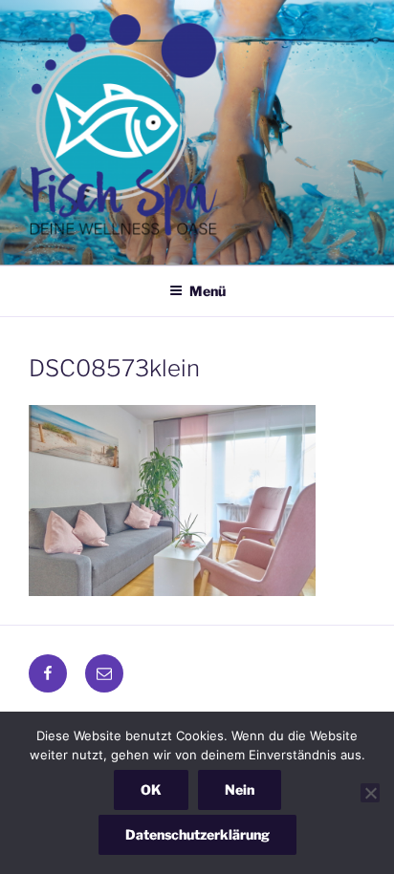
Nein (239, 789)
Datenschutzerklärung (197, 834)
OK (151, 789)
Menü (207, 291)
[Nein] (370, 792)
